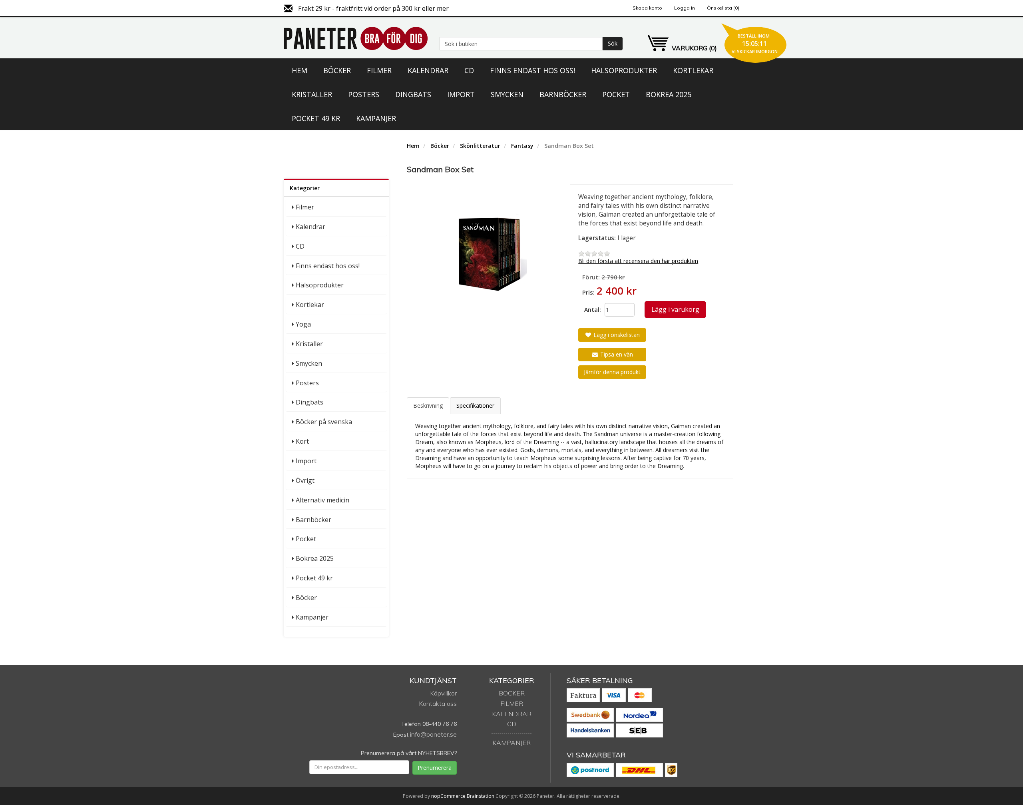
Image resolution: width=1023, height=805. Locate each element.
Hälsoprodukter (624, 70)
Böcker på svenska (324, 421)
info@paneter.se (433, 734)
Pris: (588, 292)
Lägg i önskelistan (616, 335)
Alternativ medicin (322, 500)
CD (469, 70)
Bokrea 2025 (668, 94)
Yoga (303, 324)
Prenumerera (435, 767)
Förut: (591, 277)
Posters (363, 94)
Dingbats (413, 94)
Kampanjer (376, 118)
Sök (612, 43)
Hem (299, 70)
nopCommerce (448, 796)
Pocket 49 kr (316, 118)
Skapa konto (647, 8)
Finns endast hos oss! (532, 70)
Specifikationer (475, 405)
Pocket (616, 94)
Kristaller (312, 94)
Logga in (684, 8)
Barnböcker (562, 94)
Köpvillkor (443, 693)
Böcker (337, 70)
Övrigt (305, 480)
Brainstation (481, 796)
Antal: (591, 309)
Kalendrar (428, 70)
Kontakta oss (438, 703)
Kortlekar (693, 70)
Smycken (507, 94)
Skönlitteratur (480, 145)
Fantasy (522, 145)
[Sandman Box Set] (488, 254)
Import (461, 94)
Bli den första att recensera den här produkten (638, 261)
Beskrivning (428, 405)
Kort (302, 441)
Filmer (379, 70)
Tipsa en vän (616, 354)
